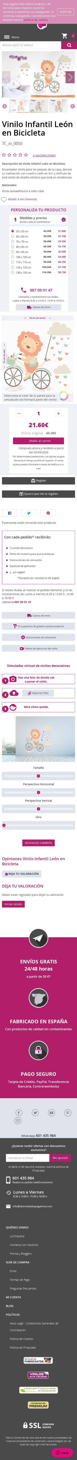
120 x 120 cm (23, 267)
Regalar (40, 481)
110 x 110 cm (23, 262)
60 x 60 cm (22, 236)
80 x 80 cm (22, 247)
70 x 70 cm (22, 241)
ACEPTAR (65, 12)
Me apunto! (60, 1158)
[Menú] (7, 37)
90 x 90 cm (22, 252)
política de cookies (36, 20)
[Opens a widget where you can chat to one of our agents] (62, 1453)
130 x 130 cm (23, 272)
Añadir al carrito (39, 441)
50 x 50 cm (22, 231)
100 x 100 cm (23, 257)
